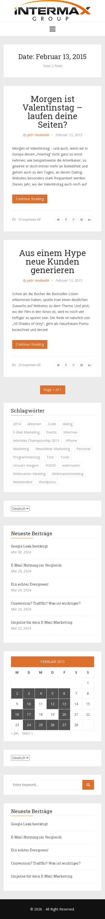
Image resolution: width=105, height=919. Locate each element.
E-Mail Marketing (26, 432)
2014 (17, 424)
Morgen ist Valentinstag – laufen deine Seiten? (52, 111)
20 (64, 714)
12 (52, 704)
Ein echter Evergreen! (29, 584)
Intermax (70, 432)
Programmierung (26, 457)
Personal (83, 448)
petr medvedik (38, 135)
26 (52, 725)
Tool (50, 457)
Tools (64, 457)
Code (52, 424)
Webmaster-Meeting (29, 473)
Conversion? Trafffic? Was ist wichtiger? (46, 603)
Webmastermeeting (67, 473)
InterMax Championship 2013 (36, 440)
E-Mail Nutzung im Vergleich (36, 565)
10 (29, 704)
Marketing (21, 448)
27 (64, 725)
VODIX (50, 465)
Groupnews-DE (30, 219)
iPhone (71, 440)
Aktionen (34, 424)
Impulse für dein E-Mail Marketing (41, 622)
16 (17, 714)
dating (68, 424)
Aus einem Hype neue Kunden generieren (52, 261)
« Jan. (15, 733)
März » (27, 733)
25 (41, 725)
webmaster (71, 465)
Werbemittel (22, 482)
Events (51, 432)
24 (29, 725)
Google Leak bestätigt (29, 546)
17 (29, 714)
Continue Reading (30, 198)
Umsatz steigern (26, 465)
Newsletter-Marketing (52, 448)
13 (64, 704)
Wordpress (47, 482)
